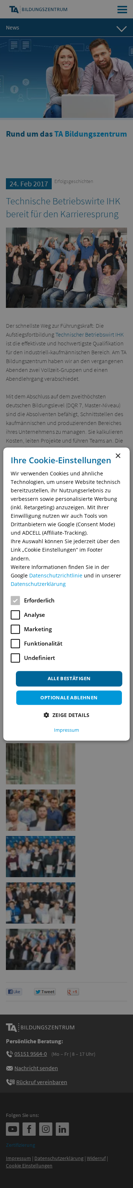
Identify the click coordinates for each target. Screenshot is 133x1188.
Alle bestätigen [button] (69, 678)
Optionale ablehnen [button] (69, 697)
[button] (66, 715)
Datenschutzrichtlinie (55, 575)
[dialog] (66, 594)
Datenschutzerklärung (38, 583)
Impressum (66, 730)
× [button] (117, 456)
